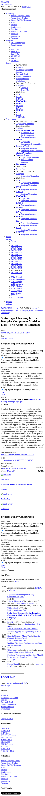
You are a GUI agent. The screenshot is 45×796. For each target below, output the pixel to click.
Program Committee (29, 137)
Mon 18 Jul (15, 52)
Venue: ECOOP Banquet (21, 20)
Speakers (24, 162)
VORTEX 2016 (7, 751)
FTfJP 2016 (5, 731)
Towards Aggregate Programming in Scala (24, 631)
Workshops (20, 81)
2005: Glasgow (17, 297)
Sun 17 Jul (15, 49)
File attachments (7, 463)
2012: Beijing (16, 282)
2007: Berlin (16, 293)
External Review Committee (32, 151)
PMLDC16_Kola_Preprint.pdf (14, 468)
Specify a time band (32, 390)
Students (14, 34)
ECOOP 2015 (16, 273)
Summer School (22, 79)
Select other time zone (18, 362)
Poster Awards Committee (31, 144)
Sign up (9, 304)
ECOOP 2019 (16, 264)
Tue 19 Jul (15, 54)
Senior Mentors (27, 160)
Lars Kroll (5, 333)
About (13, 22)
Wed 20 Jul (15, 56)
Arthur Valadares (26, 652)
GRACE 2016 (6, 733)
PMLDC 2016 (6, 338)
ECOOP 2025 (16, 250)
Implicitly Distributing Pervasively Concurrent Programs (20, 595)
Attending (10, 13)
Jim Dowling (15, 333)
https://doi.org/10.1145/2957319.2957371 (17, 460)
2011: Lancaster (17, 284)
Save (3, 392)
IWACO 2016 (6, 737)
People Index (21, 169)
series (15, 308)
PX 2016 (4, 746)
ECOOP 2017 (16, 268)
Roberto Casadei (13, 636)
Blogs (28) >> (6, 2)
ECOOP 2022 (16, 257)
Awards (14, 25)
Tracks (8, 63)
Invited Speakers (27, 135)
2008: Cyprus (16, 291)
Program (9, 40)
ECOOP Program (18, 43)
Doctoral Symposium (24, 70)
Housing (14, 29)
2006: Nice (15, 295)
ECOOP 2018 (16, 266)
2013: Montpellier (18, 279)
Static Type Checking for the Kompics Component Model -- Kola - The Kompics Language (24, 615)
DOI (3, 458)
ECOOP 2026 (16, 248)
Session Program (7, 570)
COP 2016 (5, 728)
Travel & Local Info (19, 31)
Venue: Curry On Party (20, 18)
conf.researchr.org (13, 683)
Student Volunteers (23, 76)
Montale (31, 399)
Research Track (22, 74)
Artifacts (19, 67)
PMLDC (38, 588)
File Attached (32, 629)
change (17, 581)
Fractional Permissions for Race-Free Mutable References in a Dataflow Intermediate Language (25, 657)
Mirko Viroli (27, 636)
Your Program (16, 45)
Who (3, 330)
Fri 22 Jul (14, 61)
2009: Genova (16, 288)
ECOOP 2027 (16, 246)
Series (13, 241)
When (3, 397)
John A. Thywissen (15, 601)
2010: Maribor (16, 286)
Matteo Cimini (13, 664)
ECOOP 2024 (16, 252)
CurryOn (24, 88)
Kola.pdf (10, 471)
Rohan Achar (12, 652)
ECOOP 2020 (16, 261)
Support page (5, 686)
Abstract (4, 405)
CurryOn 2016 (7, 719)
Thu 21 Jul (15, 58)
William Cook (12, 608)
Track (3, 336)
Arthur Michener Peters (24, 603)
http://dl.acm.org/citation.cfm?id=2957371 (17, 455)
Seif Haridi (25, 333)
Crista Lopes (12, 650)
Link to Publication (8, 452)
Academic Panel (27, 133)
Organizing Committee (25, 124)
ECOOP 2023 (16, 255)
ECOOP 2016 (6, 308)
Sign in (9, 302)
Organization (11, 119)
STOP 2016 (5, 749)
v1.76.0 (24, 683)
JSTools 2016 (6, 740)
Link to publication (14, 610)
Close (3, 394)
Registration (15, 27)
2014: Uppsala (16, 277)
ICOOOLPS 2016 (8, 735)
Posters (19, 72)
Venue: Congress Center (20, 16)
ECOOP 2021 (16, 259)
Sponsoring (15, 36)
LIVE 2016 (5, 742)
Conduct (14, 38)
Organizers (25, 142)
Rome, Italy (26, 6)
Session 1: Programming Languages (22, 400)
